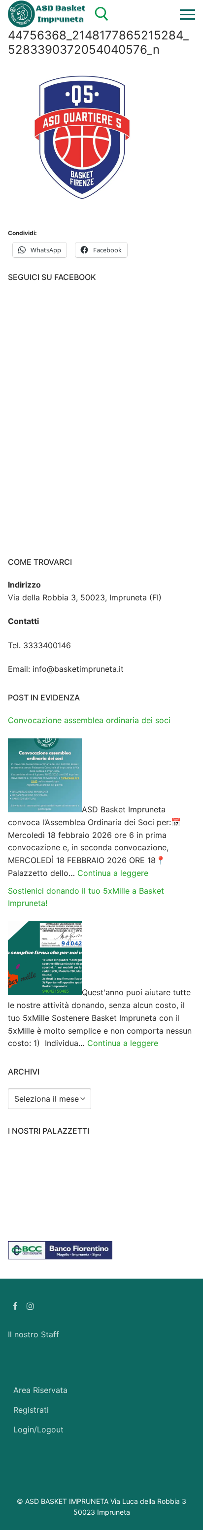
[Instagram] (30, 1306)
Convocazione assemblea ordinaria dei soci (89, 720)
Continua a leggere (112, 873)
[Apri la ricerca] (102, 14)
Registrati (31, 1410)
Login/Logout (38, 1429)
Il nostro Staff (33, 1334)
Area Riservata (40, 1390)
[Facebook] (15, 1306)
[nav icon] (187, 14)
